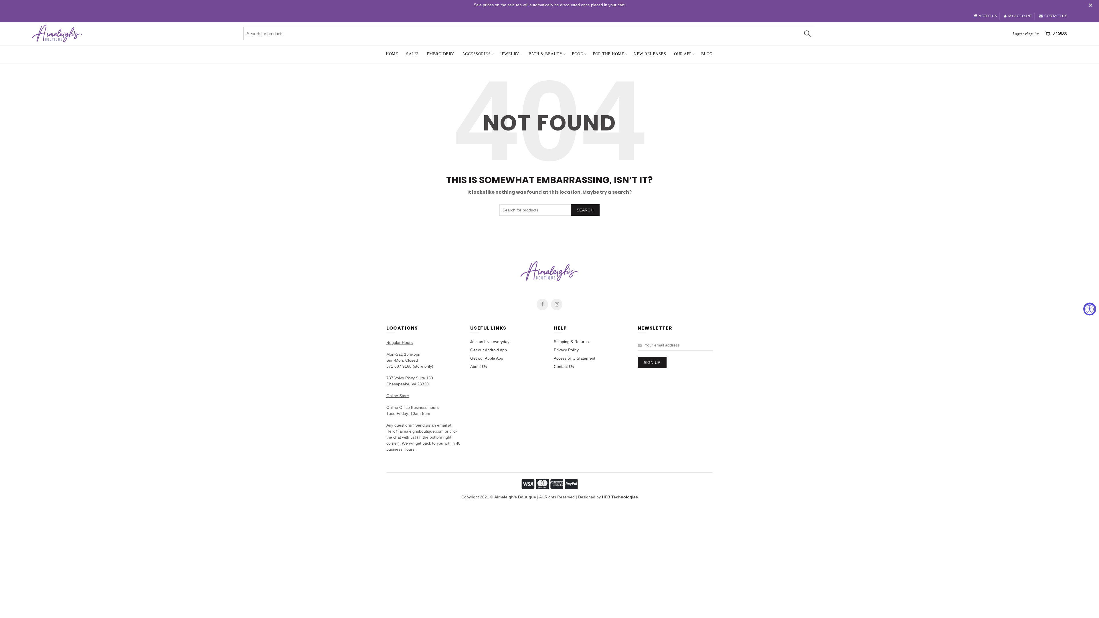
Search (807, 33)
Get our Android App (488, 350)
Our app (683, 54)
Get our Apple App (486, 358)
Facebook (542, 304)
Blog (707, 54)
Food (577, 54)
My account (1020, 16)
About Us (478, 366)
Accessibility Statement (574, 358)
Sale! (412, 54)
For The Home (608, 54)
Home (392, 54)
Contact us (1055, 16)
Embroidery (440, 54)
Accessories (476, 54)
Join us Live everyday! (490, 341)
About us (988, 16)
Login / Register (1026, 33)
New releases (650, 54)
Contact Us (564, 366)
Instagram (556, 304)
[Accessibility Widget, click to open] (1089, 309)
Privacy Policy (566, 350)
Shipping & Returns (571, 341)
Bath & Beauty (546, 54)
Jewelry (509, 54)
